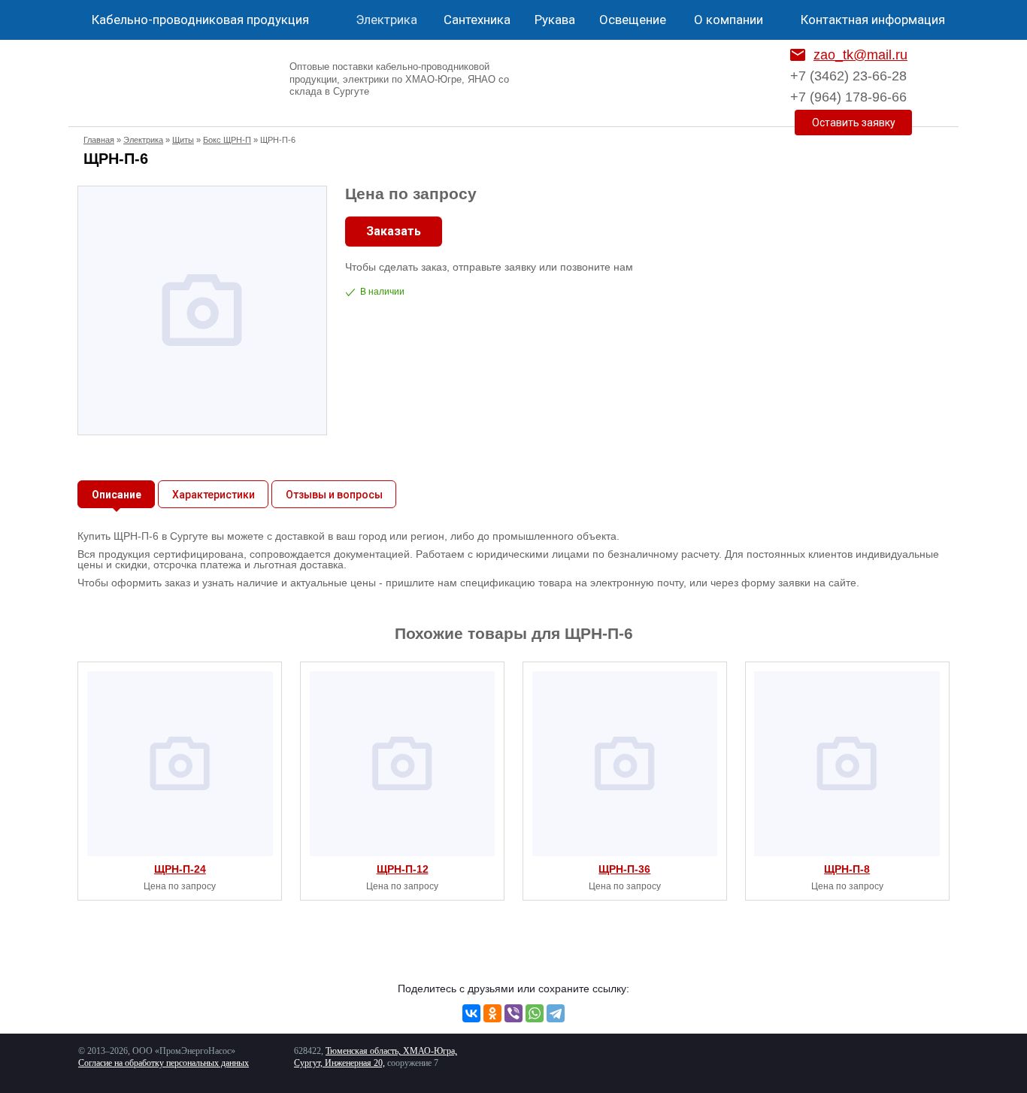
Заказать (393, 231)
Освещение (632, 19)
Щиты (183, 139)
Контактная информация (873, 19)
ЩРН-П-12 (403, 869)
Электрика (386, 19)
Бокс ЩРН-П (227, 139)
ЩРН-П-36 (624, 869)
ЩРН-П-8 (847, 869)
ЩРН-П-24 (180, 869)
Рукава (555, 19)
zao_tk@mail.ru (860, 55)
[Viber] (513, 1013)
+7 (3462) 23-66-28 (848, 75)
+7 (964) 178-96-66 (848, 96)
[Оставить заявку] (853, 122)
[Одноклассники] (492, 1013)
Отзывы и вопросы (334, 495)
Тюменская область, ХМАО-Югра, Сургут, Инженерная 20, (375, 1057)
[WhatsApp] (535, 1013)
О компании (728, 19)
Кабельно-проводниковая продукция (200, 19)
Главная (98, 139)
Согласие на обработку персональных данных (163, 1063)
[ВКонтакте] (471, 1013)
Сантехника (477, 19)
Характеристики (213, 495)
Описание (116, 495)
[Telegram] (556, 1013)
